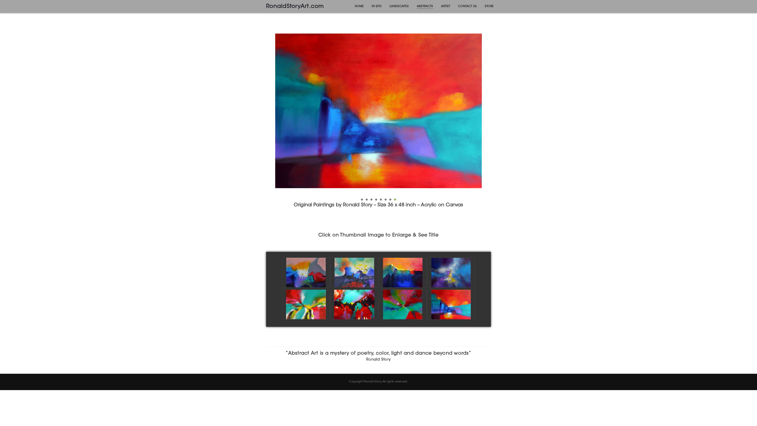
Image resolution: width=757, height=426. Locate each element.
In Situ (377, 6)
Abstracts (425, 6)
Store (489, 6)
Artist (445, 6)
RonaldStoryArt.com (295, 6)
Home (359, 6)
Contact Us (467, 6)
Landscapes (399, 6)
